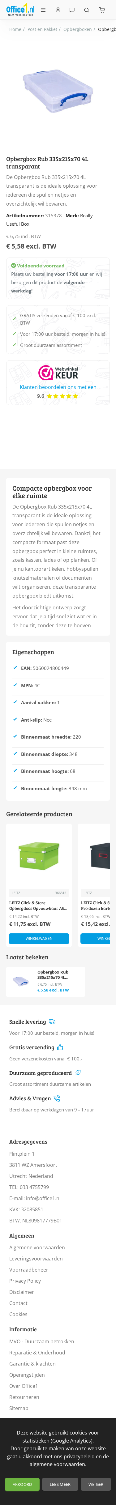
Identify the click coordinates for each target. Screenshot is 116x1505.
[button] (39, 938)
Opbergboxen (77, 29)
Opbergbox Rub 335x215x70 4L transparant (52, 975)
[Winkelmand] (102, 9)
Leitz (16, 892)
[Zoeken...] (86, 9)
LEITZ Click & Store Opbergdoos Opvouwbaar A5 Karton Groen (36, 905)
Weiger (96, 1484)
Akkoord (22, 1484)
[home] (15, 29)
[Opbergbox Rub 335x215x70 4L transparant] (21, 981)
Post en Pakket (42, 29)
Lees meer (60, 1484)
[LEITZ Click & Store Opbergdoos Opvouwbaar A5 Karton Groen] (39, 856)
